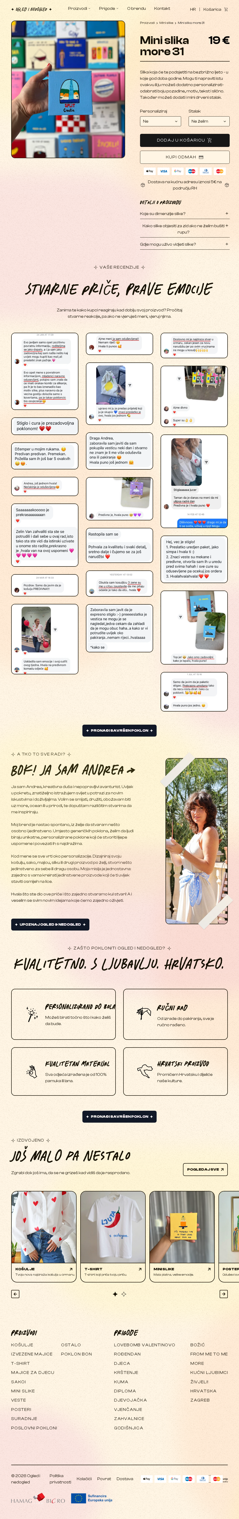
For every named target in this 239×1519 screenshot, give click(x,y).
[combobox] (160, 121)
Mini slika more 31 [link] (191, 23)
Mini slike (166, 23)
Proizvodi (147, 23)
